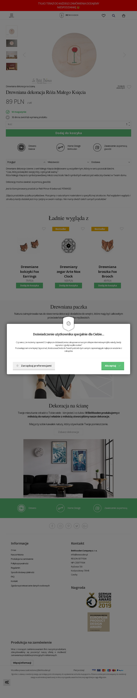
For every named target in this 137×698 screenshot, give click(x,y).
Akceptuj (110, 365)
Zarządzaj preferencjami (36, 365)
